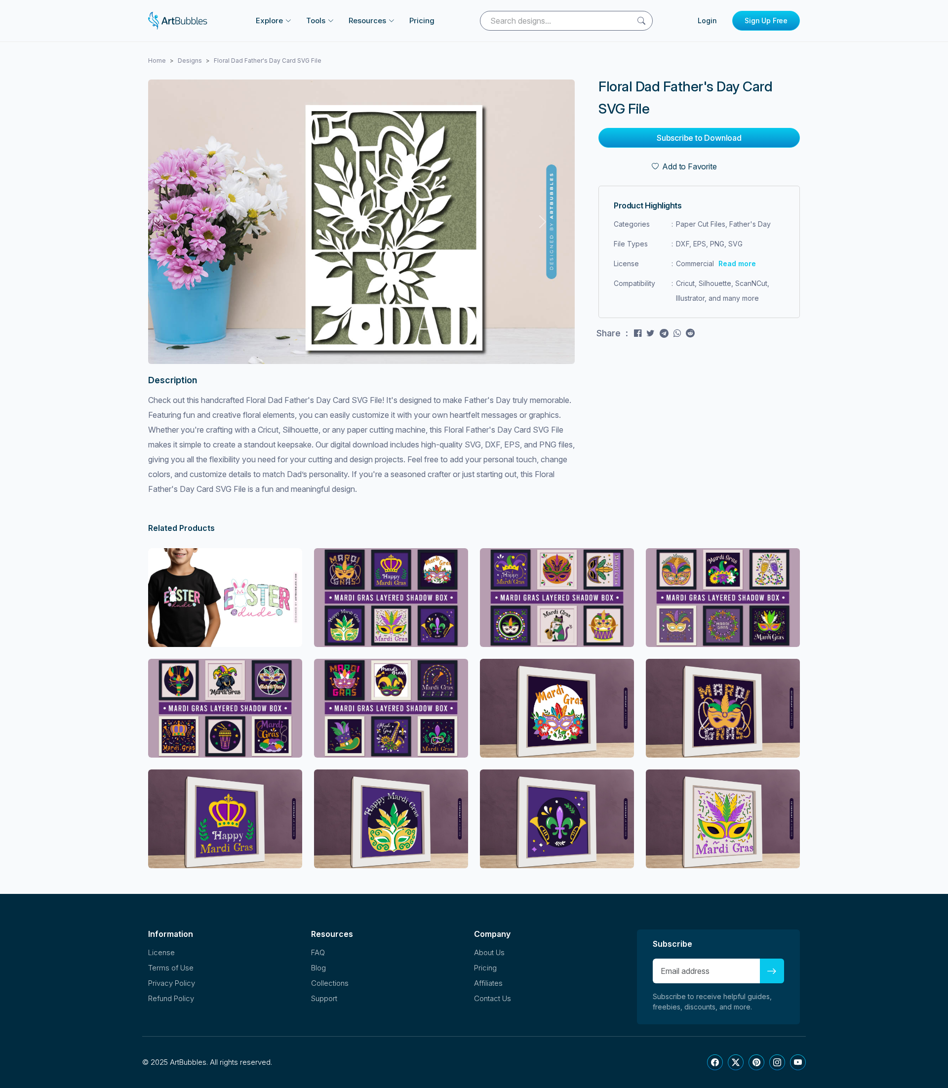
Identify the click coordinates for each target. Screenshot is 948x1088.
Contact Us (492, 998)
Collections (330, 983)
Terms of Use (171, 967)
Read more (737, 263)
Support (324, 998)
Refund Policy (171, 998)
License (161, 952)
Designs (190, 60)
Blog (318, 967)
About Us (489, 952)
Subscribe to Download (699, 138)
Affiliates (488, 983)
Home (157, 60)
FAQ (318, 952)
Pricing (421, 20)
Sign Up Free (766, 20)
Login (707, 20)
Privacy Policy (171, 983)
